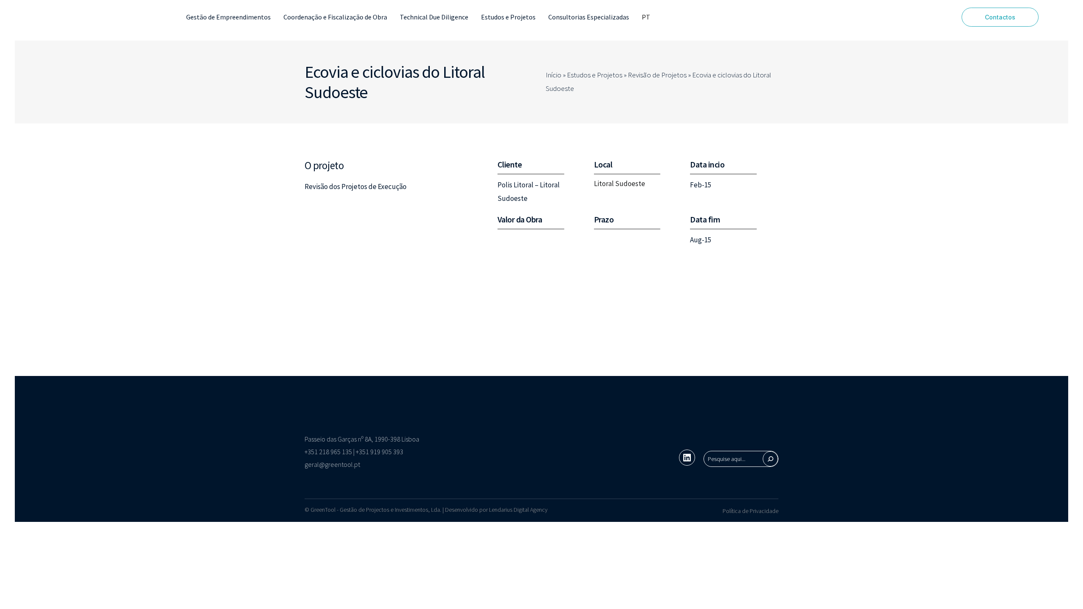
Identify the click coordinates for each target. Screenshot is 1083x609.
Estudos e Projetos (594, 75)
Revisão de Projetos (657, 75)
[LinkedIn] (687, 457)
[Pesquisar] (770, 458)
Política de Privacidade (750, 511)
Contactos (1000, 17)
